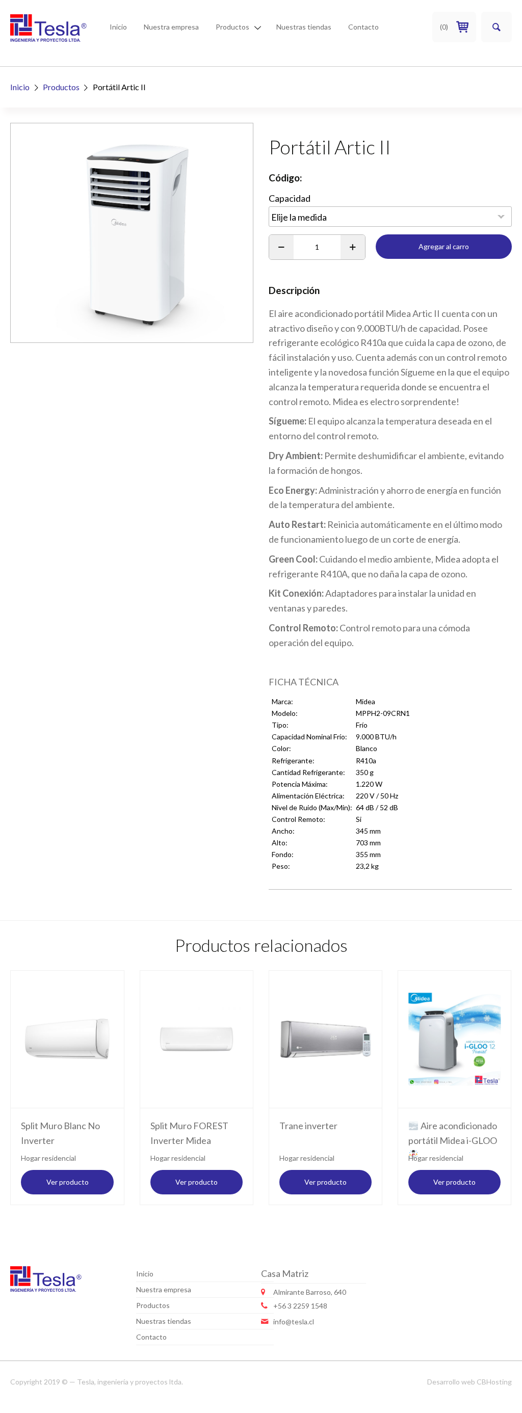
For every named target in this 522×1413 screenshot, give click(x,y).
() (444, 26)
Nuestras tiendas (303, 26)
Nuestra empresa (171, 26)
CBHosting (494, 1381)
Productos (232, 26)
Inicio (118, 26)
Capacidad (289, 198)
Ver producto (67, 1182)
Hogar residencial (48, 1158)
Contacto (363, 26)
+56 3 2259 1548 (300, 1305)
